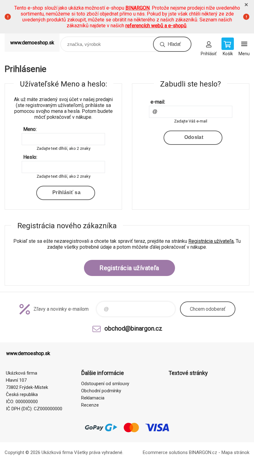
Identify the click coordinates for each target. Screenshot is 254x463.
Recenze (90, 405)
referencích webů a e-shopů (155, 26)
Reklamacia (92, 398)
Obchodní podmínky (101, 391)
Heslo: (30, 157)
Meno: (30, 129)
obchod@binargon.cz (133, 328)
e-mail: (158, 102)
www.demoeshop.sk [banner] (32, 43)
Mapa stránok (235, 452)
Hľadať (174, 44)
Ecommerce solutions (165, 452)
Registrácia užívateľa (211, 241)
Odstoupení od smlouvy (105, 383)
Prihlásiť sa (66, 192)
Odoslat (193, 137)
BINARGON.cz (203, 452)
